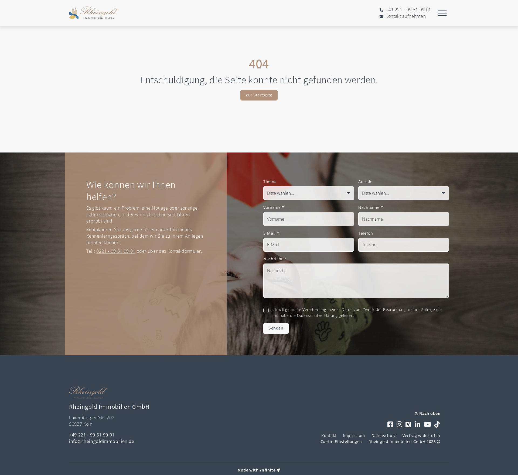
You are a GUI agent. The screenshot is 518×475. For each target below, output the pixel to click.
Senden (276, 328)
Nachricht (274, 258)
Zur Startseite (259, 95)
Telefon (365, 233)
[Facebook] (390, 424)
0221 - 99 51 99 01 (115, 251)
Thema (270, 181)
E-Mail (271, 233)
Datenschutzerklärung (317, 315)
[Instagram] (400, 424)
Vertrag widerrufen (421, 435)
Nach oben (429, 413)
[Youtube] (427, 424)
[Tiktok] (437, 424)
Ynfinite (267, 470)
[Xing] (408, 424)
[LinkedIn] (418, 424)
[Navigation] (442, 13)
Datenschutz (384, 435)
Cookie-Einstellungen (341, 441)
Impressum (354, 435)
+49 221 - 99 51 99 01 (92, 435)
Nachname (370, 207)
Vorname (273, 207)
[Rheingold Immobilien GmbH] (93, 12)
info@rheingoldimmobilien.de (101, 441)
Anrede (365, 181)
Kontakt (328, 435)
